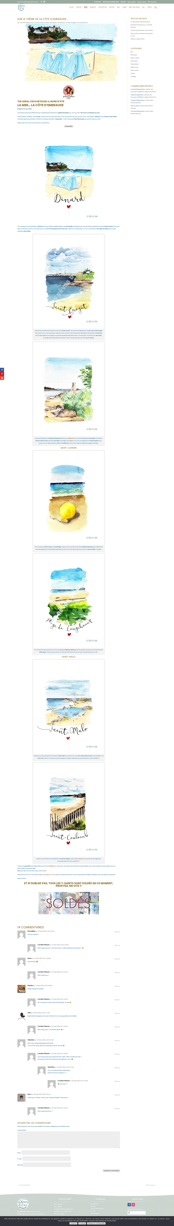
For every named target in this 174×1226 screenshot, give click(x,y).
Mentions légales (59, 1214)
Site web (20, 1165)
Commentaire (22, 1130)
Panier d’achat (141, 2)
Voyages (73, 22)
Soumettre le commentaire (111, 1170)
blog (75, 112)
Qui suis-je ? (94, 1204)
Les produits (58, 1206)
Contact (149, 7)
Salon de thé (134, 70)
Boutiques (134, 55)
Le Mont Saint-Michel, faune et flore (142, 30)
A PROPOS (97, 2)
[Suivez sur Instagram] (133, 1204)
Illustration (53, 22)
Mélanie (133, 106)
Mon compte (132, 2)
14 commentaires (82, 22)
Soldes (86, 7)
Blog (143, 7)
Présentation (61, 22)
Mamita (30, 985)
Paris (118, 7)
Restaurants (134, 67)
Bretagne (111, 7)
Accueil (71, 7)
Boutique (78, 7)
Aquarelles (93, 7)
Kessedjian (31, 931)
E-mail (19, 1159)
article (79, 858)
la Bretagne (46, 874)
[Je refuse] (171, 1221)
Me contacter (95, 1213)
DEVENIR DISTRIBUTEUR (111, 2)
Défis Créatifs (44, 22)
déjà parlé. (71, 438)
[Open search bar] (156, 7)
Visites (68, 22)
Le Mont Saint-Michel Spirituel (140, 22)
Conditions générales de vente (63, 1209)
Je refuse (82, 1223)
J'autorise (73, 1223)
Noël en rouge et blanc (138, 39)
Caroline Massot (25, 22)
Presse (93, 1211)
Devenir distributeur (97, 1208)
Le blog (93, 1206)
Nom (19, 1153)
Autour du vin (102, 7)
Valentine (30, 1040)
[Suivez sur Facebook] (129, 1204)
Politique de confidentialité (62, 1211)
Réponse (117, 932)
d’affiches (52, 866)
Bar (132, 51)
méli (29, 1013)
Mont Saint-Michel (134, 7)
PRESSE (123, 2)
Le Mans (124, 7)
